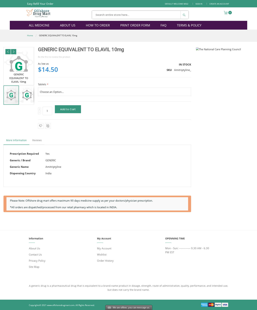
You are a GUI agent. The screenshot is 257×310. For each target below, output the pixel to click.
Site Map (34, 266)
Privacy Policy (37, 260)
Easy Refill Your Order (40, 3)
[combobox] (140, 15)
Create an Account (219, 4)
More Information (16, 140)
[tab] (16, 141)
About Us (34, 248)
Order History (105, 260)
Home (30, 35)
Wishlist (101, 254)
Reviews (37, 140)
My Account (104, 248)
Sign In (198, 4)
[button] (8, 51)
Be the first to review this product (54, 56)
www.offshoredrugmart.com (60, 305)
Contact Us (35, 254)
